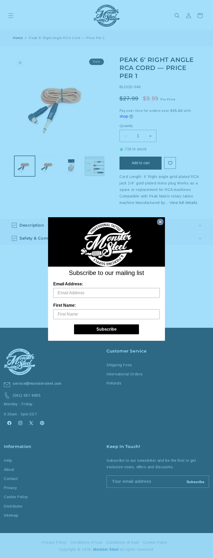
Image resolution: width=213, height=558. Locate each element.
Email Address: (68, 284)
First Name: (64, 305)
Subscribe (106, 329)
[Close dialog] (160, 222)
